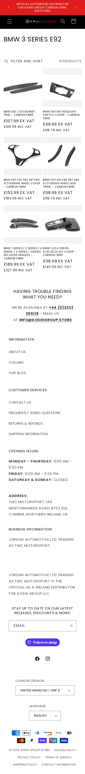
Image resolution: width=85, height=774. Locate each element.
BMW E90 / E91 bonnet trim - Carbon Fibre (20, 113)
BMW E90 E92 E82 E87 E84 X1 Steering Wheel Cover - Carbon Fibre (22, 183)
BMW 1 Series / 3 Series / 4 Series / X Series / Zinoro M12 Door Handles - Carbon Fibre (23, 253)
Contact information (59, 764)
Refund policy (65, 750)
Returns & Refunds (26, 423)
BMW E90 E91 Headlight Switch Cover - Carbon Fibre (61, 115)
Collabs (16, 362)
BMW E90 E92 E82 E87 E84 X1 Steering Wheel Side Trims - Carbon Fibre (61, 183)
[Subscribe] (71, 625)
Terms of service (58, 757)
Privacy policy (29, 757)
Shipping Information (28, 434)
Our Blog (17, 373)
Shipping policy (25, 764)
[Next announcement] (77, 7)
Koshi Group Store (35, 750)
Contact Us (20, 402)
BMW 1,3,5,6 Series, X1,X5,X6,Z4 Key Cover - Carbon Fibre (59, 252)
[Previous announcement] (8, 7)
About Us (17, 352)
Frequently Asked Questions (35, 413)
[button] (9, 21)
